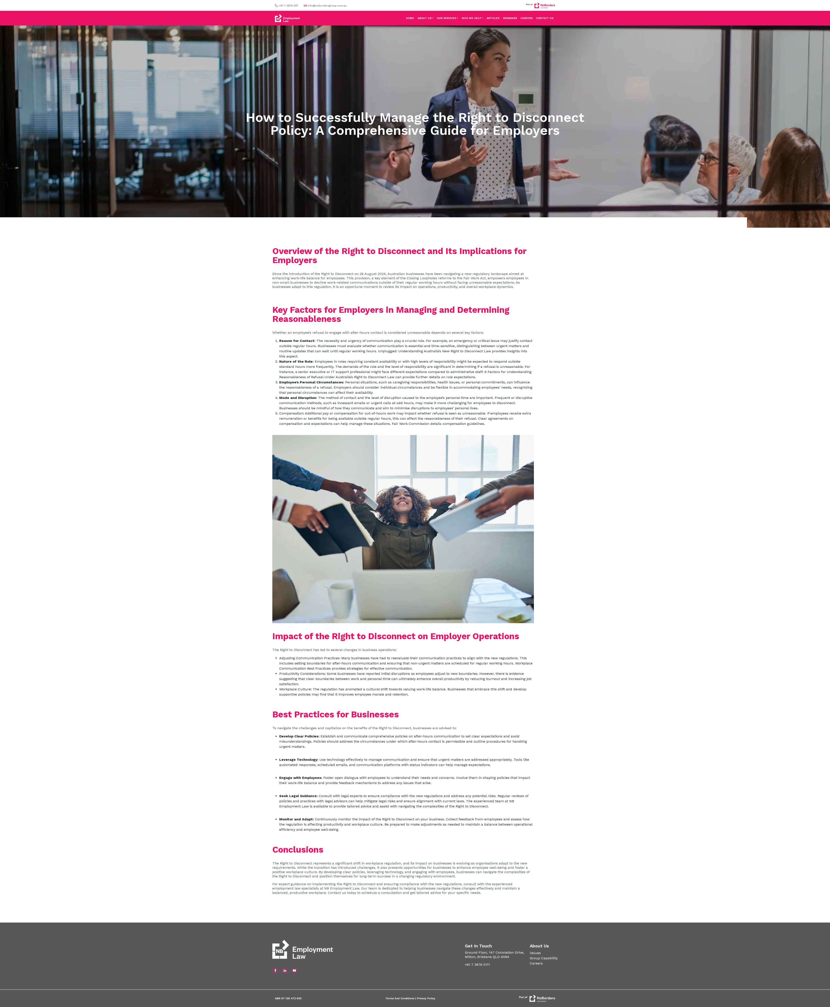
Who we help (471, 18)
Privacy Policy (426, 998)
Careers (526, 18)
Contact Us (544, 18)
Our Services (446, 18)
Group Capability (544, 958)
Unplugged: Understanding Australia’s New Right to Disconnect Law (434, 351)
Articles (493, 18)
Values (535, 953)
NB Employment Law (341, 888)
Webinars (510, 18)
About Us (424, 18)
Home (410, 18)
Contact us (337, 893)
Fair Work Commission (410, 424)
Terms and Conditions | (401, 998)
